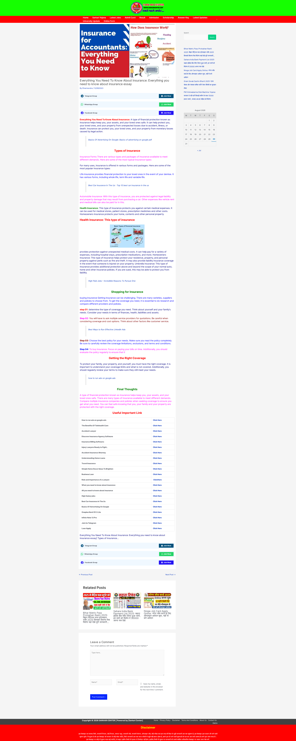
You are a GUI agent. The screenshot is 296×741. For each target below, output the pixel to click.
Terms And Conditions (189, 720)
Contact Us (212, 720)
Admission (154, 17)
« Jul (199, 150)
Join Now (167, 96)
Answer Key (183, 17)
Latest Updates (200, 17)
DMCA (215, 723)
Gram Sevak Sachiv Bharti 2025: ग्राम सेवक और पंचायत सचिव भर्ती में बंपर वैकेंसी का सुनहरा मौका (200, 84)
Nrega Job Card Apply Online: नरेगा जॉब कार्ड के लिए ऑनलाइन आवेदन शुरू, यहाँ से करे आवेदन (157, 614)
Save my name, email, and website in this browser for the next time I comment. (151, 687)
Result (142, 17)
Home (85, 17)
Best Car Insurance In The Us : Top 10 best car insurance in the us (118, 185)
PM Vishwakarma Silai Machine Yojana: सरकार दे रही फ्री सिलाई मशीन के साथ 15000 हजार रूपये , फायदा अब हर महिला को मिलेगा (200, 95)
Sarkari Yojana (99, 17)
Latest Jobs (115, 17)
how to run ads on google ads (102, 378)
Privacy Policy (165, 720)
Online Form (109, 21)
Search (186, 33)
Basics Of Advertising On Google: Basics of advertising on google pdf (120, 140)
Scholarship (168, 17)
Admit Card (130, 17)
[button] (216, 19)
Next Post (170, 574)
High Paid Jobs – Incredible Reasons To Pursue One (112, 281)
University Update (91, 21)
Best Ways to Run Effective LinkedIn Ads (106, 329)
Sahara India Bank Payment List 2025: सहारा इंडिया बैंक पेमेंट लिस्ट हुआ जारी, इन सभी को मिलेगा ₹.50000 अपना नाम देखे (126, 616)
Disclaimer (176, 720)
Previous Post (85, 574)
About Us (203, 720)
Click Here (157, 518)
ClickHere (157, 480)
